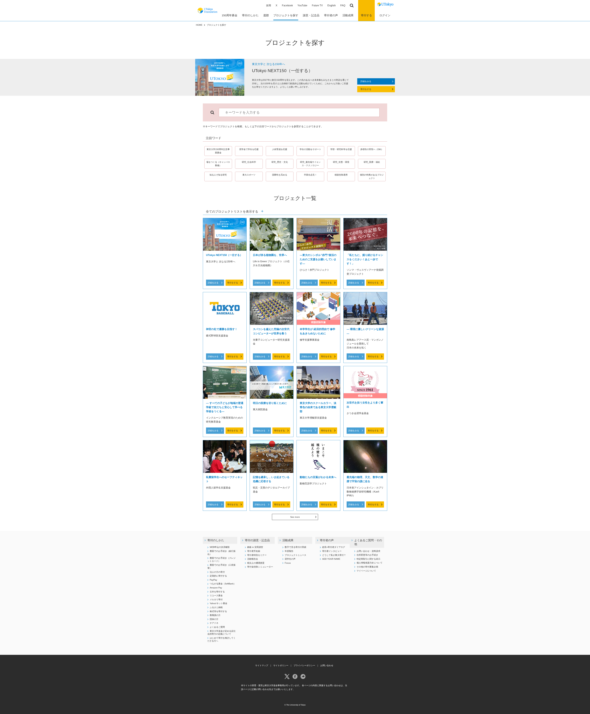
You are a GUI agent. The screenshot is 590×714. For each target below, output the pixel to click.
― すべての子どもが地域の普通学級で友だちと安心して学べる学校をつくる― (224, 407)
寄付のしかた (215, 540)
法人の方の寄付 (217, 572)
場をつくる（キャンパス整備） (218, 164)
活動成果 (287, 540)
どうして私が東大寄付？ (334, 555)
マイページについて (366, 571)
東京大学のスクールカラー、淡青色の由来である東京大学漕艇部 (318, 407)
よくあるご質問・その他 (368, 542)
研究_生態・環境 (341, 162)
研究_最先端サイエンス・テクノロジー (310, 164)
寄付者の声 (327, 540)
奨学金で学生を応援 (249, 149)
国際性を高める (279, 175)
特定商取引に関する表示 (368, 559)
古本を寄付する (217, 591)
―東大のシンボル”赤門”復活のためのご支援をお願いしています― (318, 259)
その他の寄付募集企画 (367, 567)
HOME (199, 25)
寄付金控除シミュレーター (260, 567)
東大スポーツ (248, 175)
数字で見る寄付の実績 (295, 547)
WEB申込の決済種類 (220, 547)
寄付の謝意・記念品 (257, 540)
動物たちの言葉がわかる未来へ (318, 477)
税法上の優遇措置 (255, 563)
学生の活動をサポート (310, 149)
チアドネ (214, 623)
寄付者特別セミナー (257, 555)
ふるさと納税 (216, 607)
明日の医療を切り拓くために (270, 403)
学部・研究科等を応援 (342, 149)
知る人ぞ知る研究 (218, 175)
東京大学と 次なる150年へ (268, 64)
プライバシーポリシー (304, 665)
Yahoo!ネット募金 (218, 603)
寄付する (366, 15)
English (331, 5)
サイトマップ (261, 665)
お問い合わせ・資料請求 (368, 551)
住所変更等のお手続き (367, 555)
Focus (288, 563)
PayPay (213, 580)
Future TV (317, 5)
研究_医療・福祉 (372, 162)
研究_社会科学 (249, 162)
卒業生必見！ (310, 175)
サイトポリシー (280, 665)
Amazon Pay (216, 587)
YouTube (302, 5)
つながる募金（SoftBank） (223, 583)
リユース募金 (216, 595)
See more (295, 517)
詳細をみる (365, 81)
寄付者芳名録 (253, 551)
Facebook (287, 5)
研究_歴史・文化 (279, 162)
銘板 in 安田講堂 (255, 547)
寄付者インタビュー (332, 551)
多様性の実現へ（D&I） (371, 149)
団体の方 (214, 619)
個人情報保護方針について (369, 563)
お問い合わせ (326, 665)
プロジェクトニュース (295, 555)
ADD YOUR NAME (331, 559)
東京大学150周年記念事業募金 (218, 151)
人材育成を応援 (279, 149)
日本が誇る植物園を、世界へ (270, 255)
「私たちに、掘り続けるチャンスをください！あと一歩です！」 (365, 259)
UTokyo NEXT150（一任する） (224, 255)
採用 (268, 5)
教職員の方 (215, 615)
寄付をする (365, 89)
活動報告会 (252, 559)
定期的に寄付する (218, 576)
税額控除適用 (341, 175)
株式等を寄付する (218, 611)
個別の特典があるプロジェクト (372, 176)
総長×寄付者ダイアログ (333, 547)
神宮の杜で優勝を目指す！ (221, 329)
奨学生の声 (290, 559)
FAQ (342, 5)
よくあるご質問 (217, 627)
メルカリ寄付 (216, 599)
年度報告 (289, 551)
